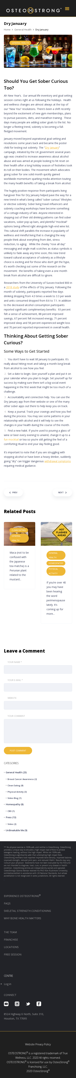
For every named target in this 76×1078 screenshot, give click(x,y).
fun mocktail (11, 439)
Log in (7, 984)
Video (10, 824)
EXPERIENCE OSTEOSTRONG (22, 896)
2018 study (12, 287)
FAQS (7, 903)
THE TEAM (10, 932)
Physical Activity (16, 791)
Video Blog (13, 798)
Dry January (52, 147)
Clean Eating (14, 785)
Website (12, 698)
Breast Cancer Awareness (21, 779)
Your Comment (16, 716)
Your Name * (15, 662)
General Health (23, 29)
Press (9, 817)
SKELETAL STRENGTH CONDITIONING (27, 911)
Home (7, 29)
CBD (10, 811)
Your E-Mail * (15, 680)
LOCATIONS (11, 947)
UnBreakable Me (15, 830)
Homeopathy (13, 804)
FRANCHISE (11, 939)
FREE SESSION (12, 954)
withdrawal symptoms (57, 461)
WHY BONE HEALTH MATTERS (22, 918)
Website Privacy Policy (38, 1044)
